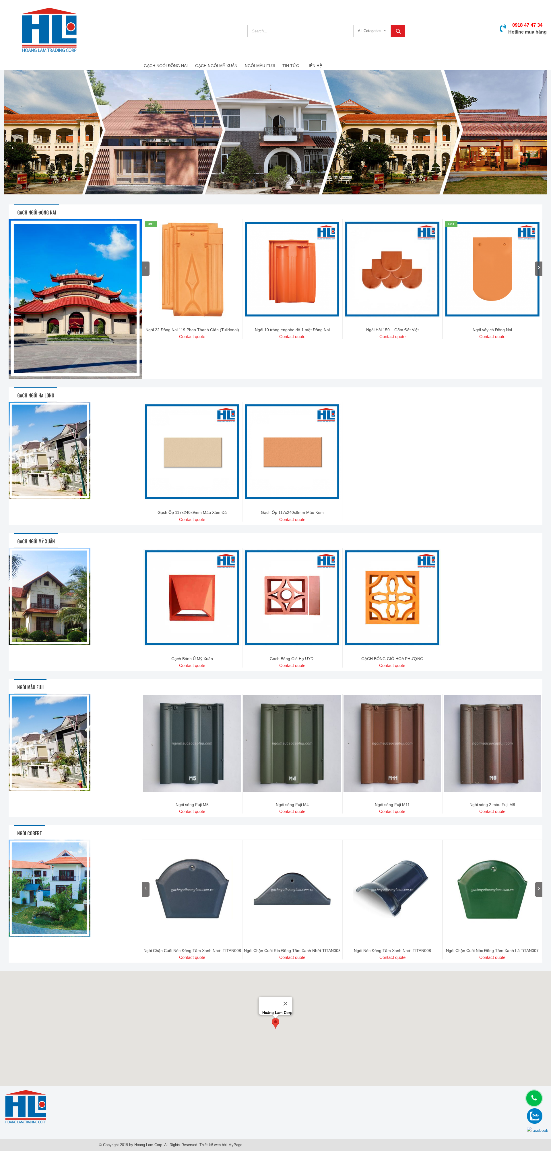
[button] (275, 1023)
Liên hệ (314, 65)
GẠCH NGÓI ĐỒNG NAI (166, 65)
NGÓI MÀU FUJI (260, 65)
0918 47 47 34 (527, 25)
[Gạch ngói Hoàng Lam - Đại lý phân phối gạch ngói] (49, 31)
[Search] (398, 31)
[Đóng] (285, 1003)
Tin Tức (290, 65)
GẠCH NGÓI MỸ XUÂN (216, 65)
